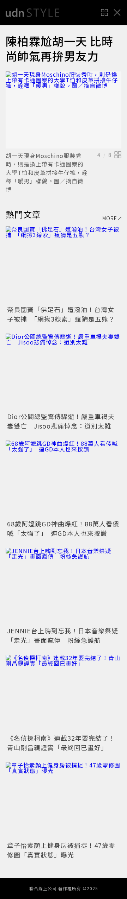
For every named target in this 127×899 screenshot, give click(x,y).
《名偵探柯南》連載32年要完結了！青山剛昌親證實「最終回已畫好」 (61, 742)
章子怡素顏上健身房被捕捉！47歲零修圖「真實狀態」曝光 (61, 850)
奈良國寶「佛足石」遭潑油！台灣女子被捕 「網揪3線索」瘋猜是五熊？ (61, 314)
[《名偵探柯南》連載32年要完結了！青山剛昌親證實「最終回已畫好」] (63, 693)
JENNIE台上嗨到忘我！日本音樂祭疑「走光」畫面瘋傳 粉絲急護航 (62, 635)
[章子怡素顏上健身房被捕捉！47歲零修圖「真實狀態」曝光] (63, 800)
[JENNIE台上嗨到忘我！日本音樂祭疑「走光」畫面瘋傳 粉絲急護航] (63, 586)
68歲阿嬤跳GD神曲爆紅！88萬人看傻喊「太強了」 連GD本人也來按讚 (63, 528)
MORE (109, 218)
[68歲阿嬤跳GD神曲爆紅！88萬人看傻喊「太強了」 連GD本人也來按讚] (63, 479)
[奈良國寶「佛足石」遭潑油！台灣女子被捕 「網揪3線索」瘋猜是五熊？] (63, 264)
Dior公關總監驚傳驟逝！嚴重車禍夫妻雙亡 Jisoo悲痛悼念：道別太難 (61, 421)
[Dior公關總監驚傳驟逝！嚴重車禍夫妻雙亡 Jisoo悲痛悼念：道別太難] (63, 372)
